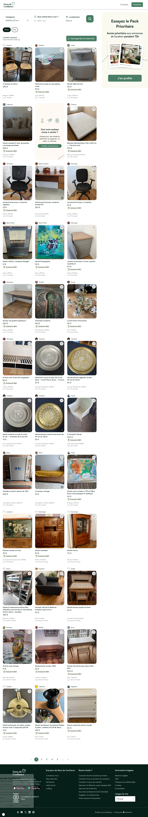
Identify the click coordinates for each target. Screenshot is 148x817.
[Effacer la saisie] (58, 20)
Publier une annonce (50, 146)
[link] (68, 759)
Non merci (10, 805)
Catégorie (10, 17)
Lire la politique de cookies (13, 798)
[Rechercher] (90, 18)
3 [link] (46, 759)
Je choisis (26, 805)
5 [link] (57, 759)
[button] (3, 814)
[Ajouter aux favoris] (29, 50)
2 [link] (41, 759)
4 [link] (52, 759)
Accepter (42, 805)
